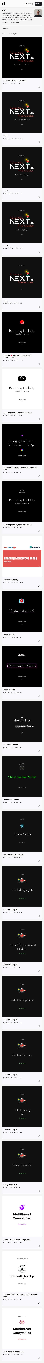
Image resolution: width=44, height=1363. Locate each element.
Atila (3, 10)
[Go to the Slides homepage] (4, 4)
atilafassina (15, 22)
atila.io (6, 22)
